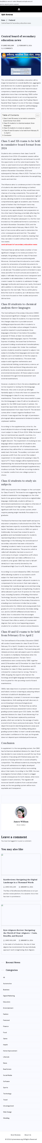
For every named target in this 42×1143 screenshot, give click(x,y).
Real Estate (7, 1069)
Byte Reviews (15, 1135)
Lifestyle (6, 1057)
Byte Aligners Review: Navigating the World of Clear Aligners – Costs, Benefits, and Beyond (20, 933)
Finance (6, 1026)
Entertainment (8, 1008)
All (4, 977)
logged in (13, 841)
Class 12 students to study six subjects (17, 128)
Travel (5, 1100)
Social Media (7, 1075)
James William (10, 887)
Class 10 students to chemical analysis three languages (19, 124)
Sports (5, 1088)
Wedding (6, 1118)
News (5, 1063)
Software (6, 1081)
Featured (12, 20)
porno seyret (4, 4)
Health (5, 1045)
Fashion (5, 1014)
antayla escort (27, 1)
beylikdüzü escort (6, 1)
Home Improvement (10, 1051)
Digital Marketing (9, 996)
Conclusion (7, 135)
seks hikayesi (17, 1)
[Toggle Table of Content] (36, 115)
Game (5, 1039)
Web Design (7, 1112)
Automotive (7, 984)
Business (6, 990)
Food (5, 1032)
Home (3, 20)
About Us (27, 1135)
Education (6, 1002)
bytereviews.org (17, 1139)
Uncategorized (8, 1106)
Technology (7, 1094)
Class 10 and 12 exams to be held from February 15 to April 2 (21, 132)
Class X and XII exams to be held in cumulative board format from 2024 (19, 120)
